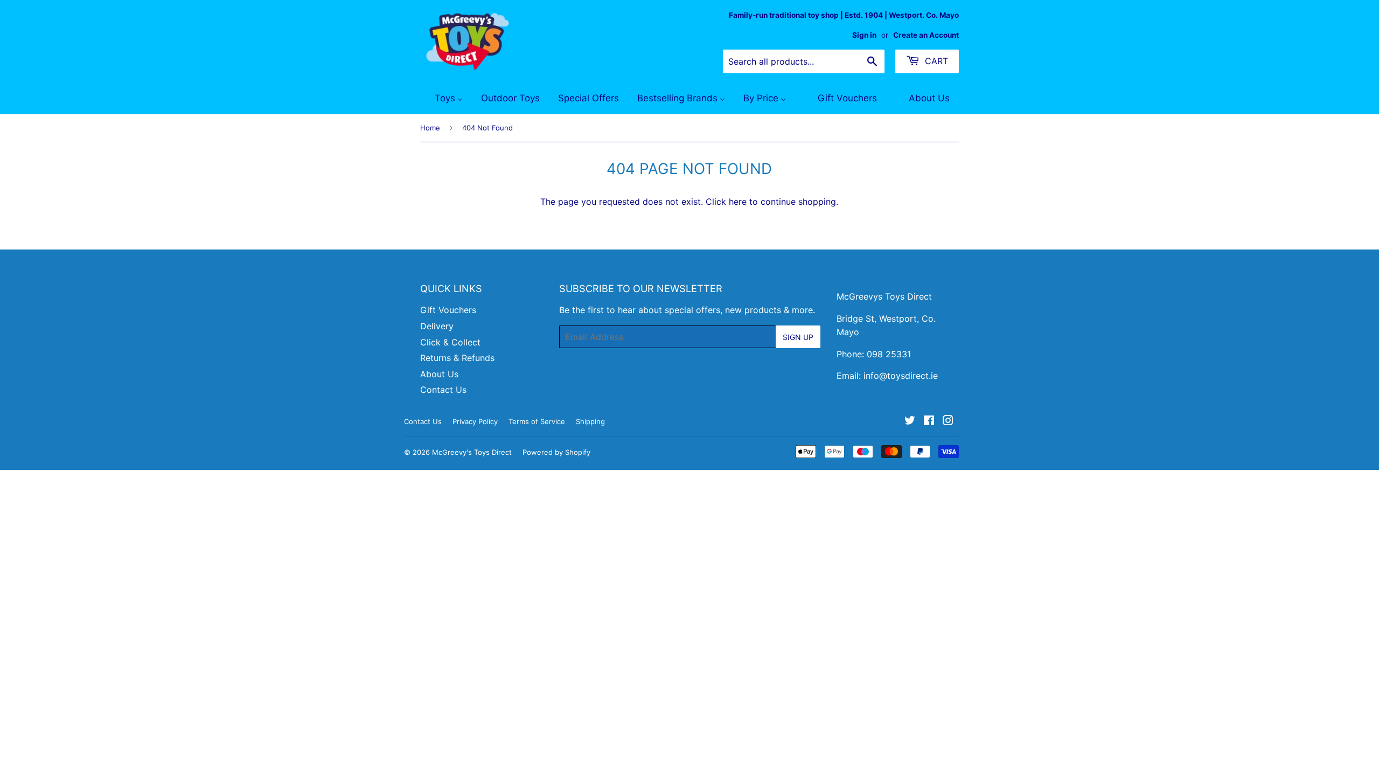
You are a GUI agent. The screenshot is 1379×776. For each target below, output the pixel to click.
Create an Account (926, 35)
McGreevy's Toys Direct (472, 452)
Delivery (437, 326)
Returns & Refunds (457, 357)
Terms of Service (537, 421)
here (738, 201)
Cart (935, 61)
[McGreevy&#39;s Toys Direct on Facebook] (929, 421)
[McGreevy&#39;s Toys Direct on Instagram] (948, 421)
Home (430, 127)
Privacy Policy (475, 421)
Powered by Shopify (556, 452)
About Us (439, 374)
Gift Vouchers (448, 309)
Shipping (590, 421)
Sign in (864, 35)
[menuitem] (442, 98)
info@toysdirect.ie (900, 375)
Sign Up (798, 337)
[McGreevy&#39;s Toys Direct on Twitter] (909, 421)
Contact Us (443, 389)
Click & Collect (450, 342)
